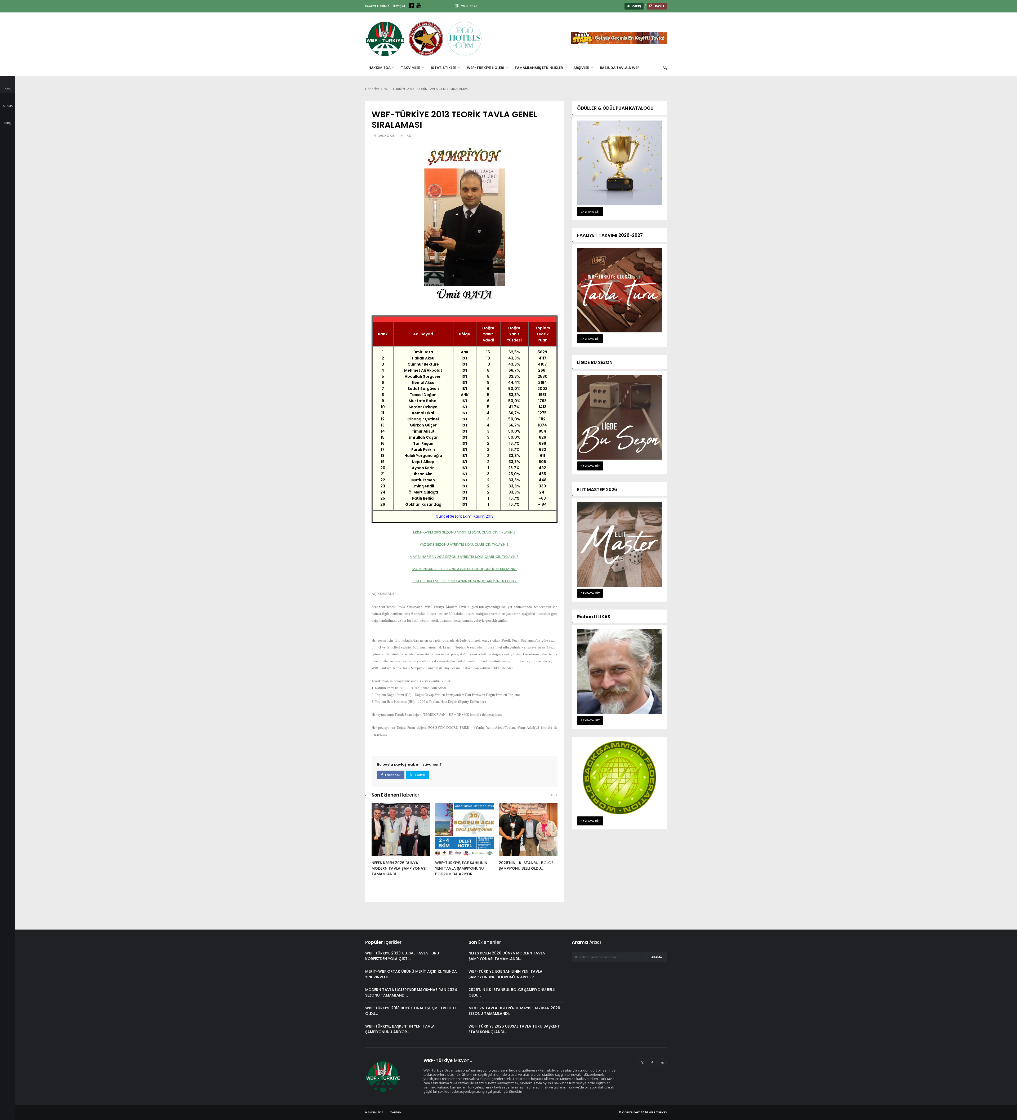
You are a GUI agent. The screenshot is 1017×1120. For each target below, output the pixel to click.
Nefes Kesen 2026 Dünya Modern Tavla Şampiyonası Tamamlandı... (399, 868)
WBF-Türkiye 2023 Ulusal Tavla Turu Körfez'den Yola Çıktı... (402, 955)
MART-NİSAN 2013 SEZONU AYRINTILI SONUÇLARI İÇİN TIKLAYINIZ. (464, 568)
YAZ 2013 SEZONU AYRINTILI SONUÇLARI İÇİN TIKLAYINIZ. (464, 544)
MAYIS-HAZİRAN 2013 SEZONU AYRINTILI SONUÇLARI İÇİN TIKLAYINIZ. (464, 556)
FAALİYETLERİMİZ (377, 6)
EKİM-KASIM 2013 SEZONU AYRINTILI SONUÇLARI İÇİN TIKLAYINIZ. (464, 532)
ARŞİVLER (581, 67)
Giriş (636, 6)
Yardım (396, 1112)
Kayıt (659, 6)
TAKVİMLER (411, 67)
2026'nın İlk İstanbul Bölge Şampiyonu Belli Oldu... (526, 865)
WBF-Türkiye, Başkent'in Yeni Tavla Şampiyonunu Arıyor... (400, 1029)
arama (656, 957)
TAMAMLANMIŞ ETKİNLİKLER (539, 67)
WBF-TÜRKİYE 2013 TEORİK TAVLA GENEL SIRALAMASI (427, 88)
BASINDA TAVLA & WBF (619, 67)
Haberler (372, 88)
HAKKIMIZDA (379, 67)
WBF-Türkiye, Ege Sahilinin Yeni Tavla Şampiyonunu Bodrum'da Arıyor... (461, 868)
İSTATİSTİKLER (444, 67)
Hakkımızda (374, 1112)
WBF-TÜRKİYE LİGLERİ (486, 67)
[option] (401, 842)
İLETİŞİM (399, 6)
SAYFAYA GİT (590, 212)
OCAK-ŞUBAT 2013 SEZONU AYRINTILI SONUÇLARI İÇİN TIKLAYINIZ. (465, 581)
